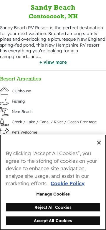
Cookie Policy (68, 183)
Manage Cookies (53, 193)
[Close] (98, 142)
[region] (53, 182)
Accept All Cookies (53, 220)
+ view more (53, 62)
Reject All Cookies (53, 207)
